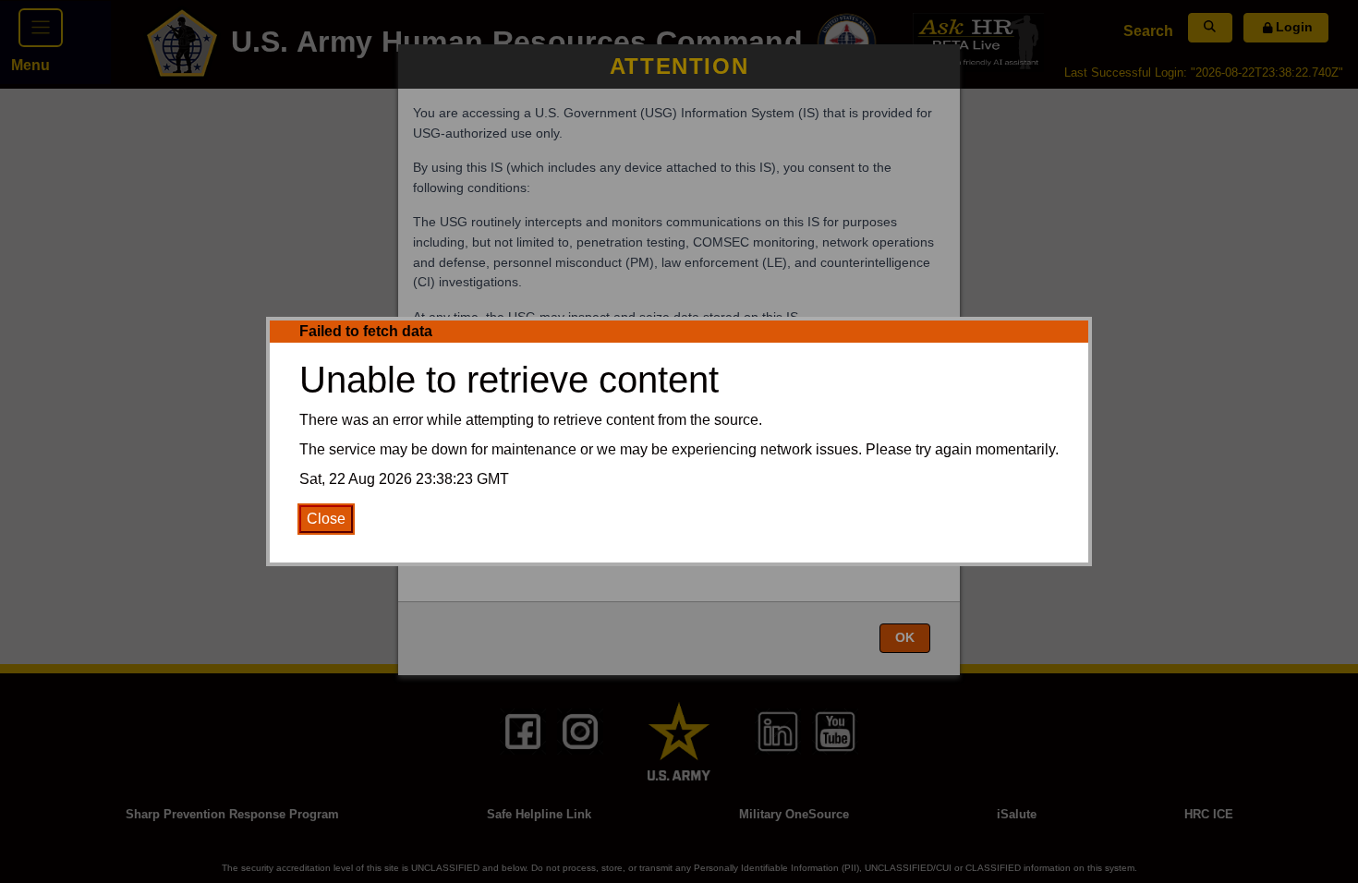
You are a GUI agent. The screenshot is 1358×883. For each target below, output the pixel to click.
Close (326, 518)
